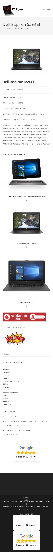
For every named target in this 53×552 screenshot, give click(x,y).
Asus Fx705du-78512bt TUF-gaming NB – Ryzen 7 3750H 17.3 (25, 421)
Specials (6, 398)
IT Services (6, 390)
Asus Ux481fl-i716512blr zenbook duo (16, 426)
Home (5, 367)
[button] (26, 452)
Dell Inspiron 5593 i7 (26, 243)
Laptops (19, 89)
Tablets (5, 384)
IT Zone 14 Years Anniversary (13, 417)
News (5, 395)
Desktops (6, 372)
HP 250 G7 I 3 (26, 302)
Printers (6, 378)
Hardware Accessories (11, 381)
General (9, 89)
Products (6, 370)
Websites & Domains (10, 393)
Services (6, 387)
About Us (6, 401)
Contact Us (7, 404)
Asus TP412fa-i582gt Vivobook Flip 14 (16, 430)
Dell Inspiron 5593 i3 (22, 28)
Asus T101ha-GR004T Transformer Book (26, 196)
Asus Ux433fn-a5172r (10, 435)
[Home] (3, 28)
